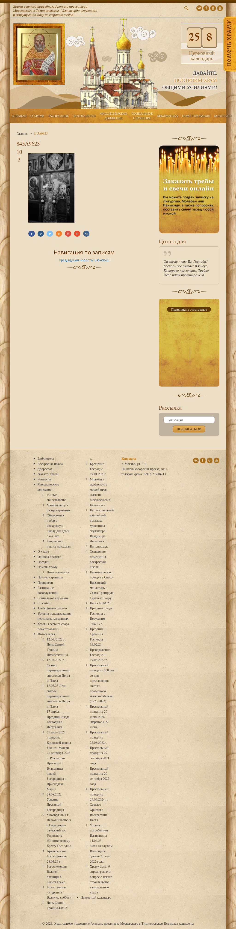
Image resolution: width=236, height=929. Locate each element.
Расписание (58, 115)
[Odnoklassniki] (59, 234)
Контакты (222, 115)
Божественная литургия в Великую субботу (59, 892)
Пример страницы (50, 577)
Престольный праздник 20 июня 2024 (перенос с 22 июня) (99, 716)
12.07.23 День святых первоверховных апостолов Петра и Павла (58, 696)
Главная (19, 115)
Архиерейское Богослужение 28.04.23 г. (57, 856)
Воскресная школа (50, 464)
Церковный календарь (96, 897)
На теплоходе (99, 546)
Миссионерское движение (113, 115)
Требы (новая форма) (52, 608)
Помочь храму (47, 567)
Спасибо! (44, 603)
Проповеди (45, 582)
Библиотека (167, 115)
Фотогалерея (84, 115)
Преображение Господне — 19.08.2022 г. (100, 654)
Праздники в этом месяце (189, 309)
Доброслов (45, 469)
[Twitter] (50, 234)
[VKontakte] (86, 234)
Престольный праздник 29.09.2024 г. (99, 794)
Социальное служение (142, 115)
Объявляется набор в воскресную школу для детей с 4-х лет (58, 525)
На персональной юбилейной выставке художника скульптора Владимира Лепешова (102, 525)
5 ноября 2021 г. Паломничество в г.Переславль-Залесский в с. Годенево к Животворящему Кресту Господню (59, 830)
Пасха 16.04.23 (100, 603)
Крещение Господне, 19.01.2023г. (98, 469)
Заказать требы (48, 474)
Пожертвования (196, 115)
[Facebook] (31, 234)
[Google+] (68, 234)
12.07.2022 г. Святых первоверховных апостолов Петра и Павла (58, 670)
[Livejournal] (41, 234)
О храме (37, 115)
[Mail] (77, 234)
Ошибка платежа (49, 556)
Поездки (43, 562)
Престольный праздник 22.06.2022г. (99, 737)
